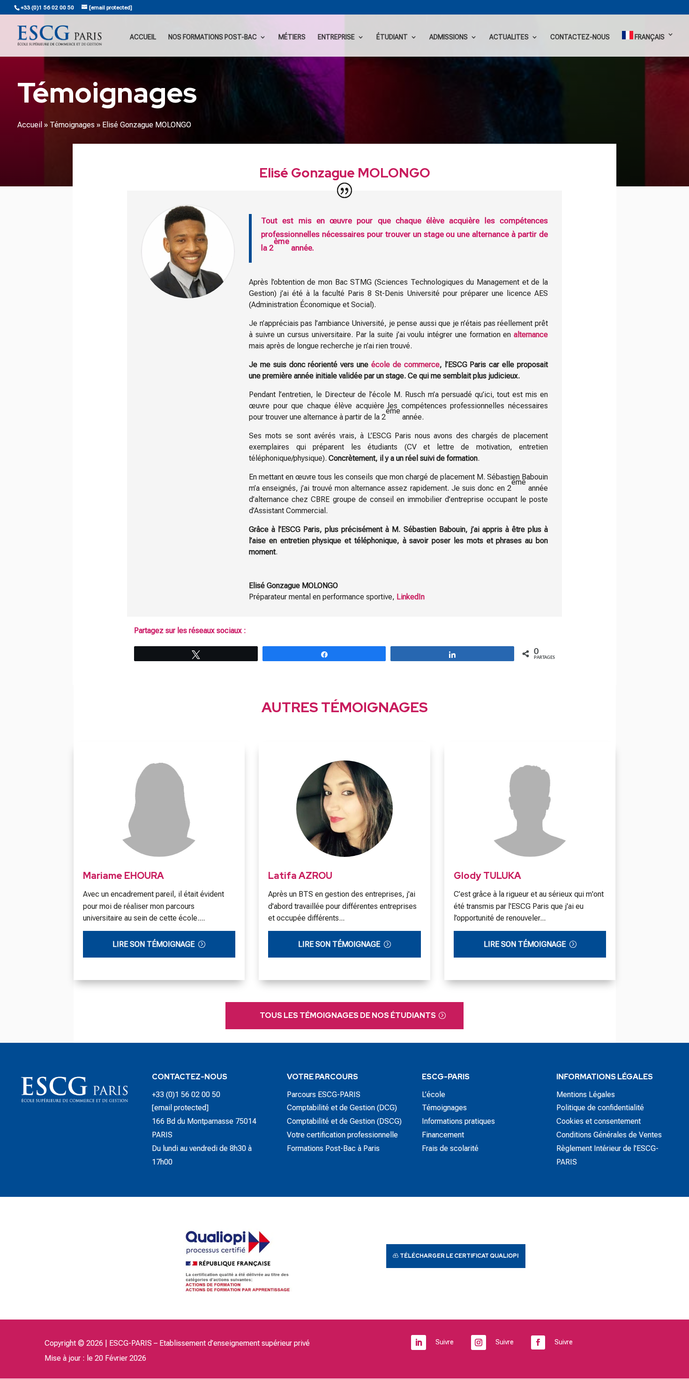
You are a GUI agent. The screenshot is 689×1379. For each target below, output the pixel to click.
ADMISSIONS (448, 37)
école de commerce (405, 364)
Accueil (29, 124)
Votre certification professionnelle (342, 1134)
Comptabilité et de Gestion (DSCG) (344, 1121)
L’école (433, 1094)
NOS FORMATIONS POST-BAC (212, 37)
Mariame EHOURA (123, 876)
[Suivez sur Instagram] (478, 1342)
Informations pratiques (458, 1121)
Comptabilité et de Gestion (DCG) (342, 1107)
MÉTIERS (292, 37)
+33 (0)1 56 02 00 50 (47, 7)
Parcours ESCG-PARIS (323, 1094)
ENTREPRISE (336, 37)
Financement (443, 1134)
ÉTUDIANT (392, 37)
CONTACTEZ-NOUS (580, 37)
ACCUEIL (143, 37)
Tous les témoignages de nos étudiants (348, 1015)
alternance (531, 334)
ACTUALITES (509, 37)
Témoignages (72, 124)
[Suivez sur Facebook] (538, 1342)
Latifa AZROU (300, 876)
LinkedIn (411, 596)
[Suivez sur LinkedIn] (418, 1342)
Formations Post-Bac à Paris (333, 1148)
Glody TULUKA (487, 876)
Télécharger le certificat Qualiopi (459, 1256)
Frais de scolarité (450, 1148)
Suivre (444, 1342)
